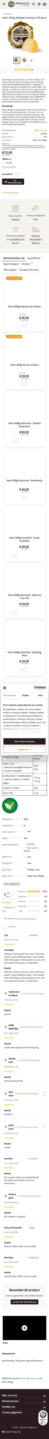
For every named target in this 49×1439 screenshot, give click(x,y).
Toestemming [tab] (9, 695)
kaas (35, 219)
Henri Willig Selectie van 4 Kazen (24, 306)
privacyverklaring (12, 732)
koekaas (23, 1378)
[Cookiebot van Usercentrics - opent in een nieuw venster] (34, 688)
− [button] (19, 175)
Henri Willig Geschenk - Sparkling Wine (24, 654)
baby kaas (34, 1378)
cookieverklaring (27, 729)
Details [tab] (25, 695)
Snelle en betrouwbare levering (36, 239)
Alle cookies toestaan (24, 741)
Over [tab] (40, 695)
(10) (31, 69)
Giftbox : (7, 159)
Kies (19, 1432)
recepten (15, 219)
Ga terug (7, 14)
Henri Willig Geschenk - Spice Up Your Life (24, 597)
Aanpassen (23, 749)
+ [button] (19, 173)
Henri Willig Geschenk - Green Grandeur (24, 539)
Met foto (12, 926)
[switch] (43, 1422)
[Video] (24, 1328)
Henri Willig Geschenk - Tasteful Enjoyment (24, 425)
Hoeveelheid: (7, 174)
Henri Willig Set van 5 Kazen (24, 364)
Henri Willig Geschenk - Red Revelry (24, 480)
